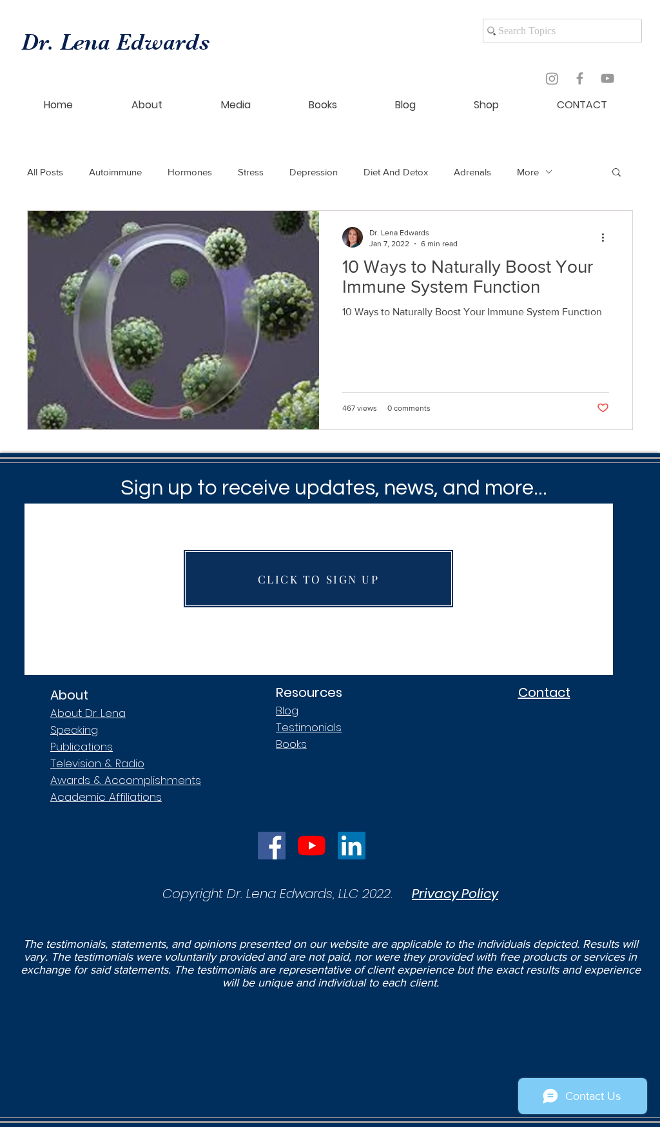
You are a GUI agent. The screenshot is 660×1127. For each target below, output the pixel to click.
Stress (251, 171)
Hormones (190, 171)
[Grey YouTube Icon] (607, 78)
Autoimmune (115, 171)
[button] (616, 173)
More (528, 171)
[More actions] (607, 237)
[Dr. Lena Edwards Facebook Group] (580, 78)
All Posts (45, 171)
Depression (313, 171)
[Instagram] (552, 78)
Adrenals (472, 171)
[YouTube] (311, 845)
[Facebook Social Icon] (272, 845)
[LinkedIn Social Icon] (351, 845)
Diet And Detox (396, 171)
